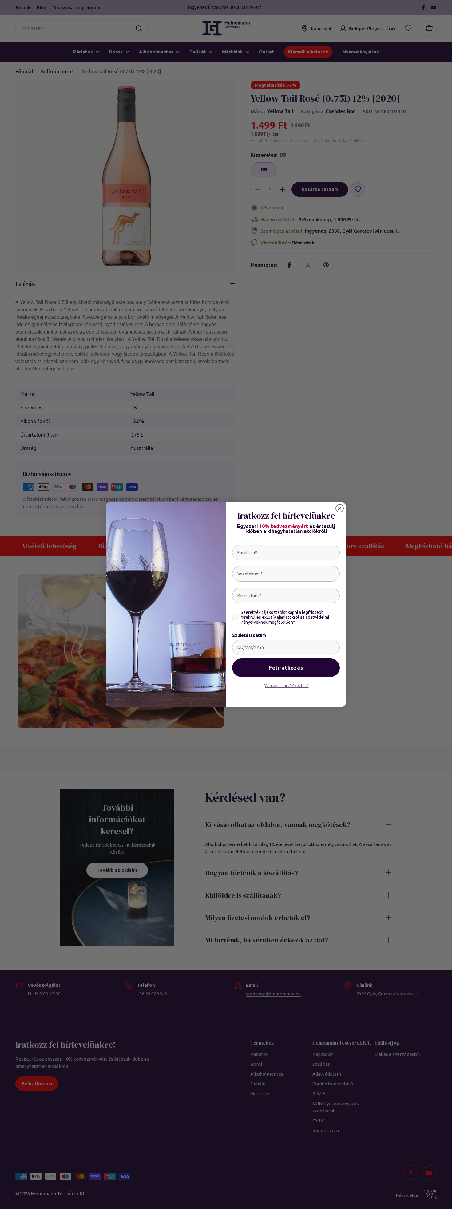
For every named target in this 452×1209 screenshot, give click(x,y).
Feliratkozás (286, 668)
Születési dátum (249, 635)
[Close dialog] (339, 508)
